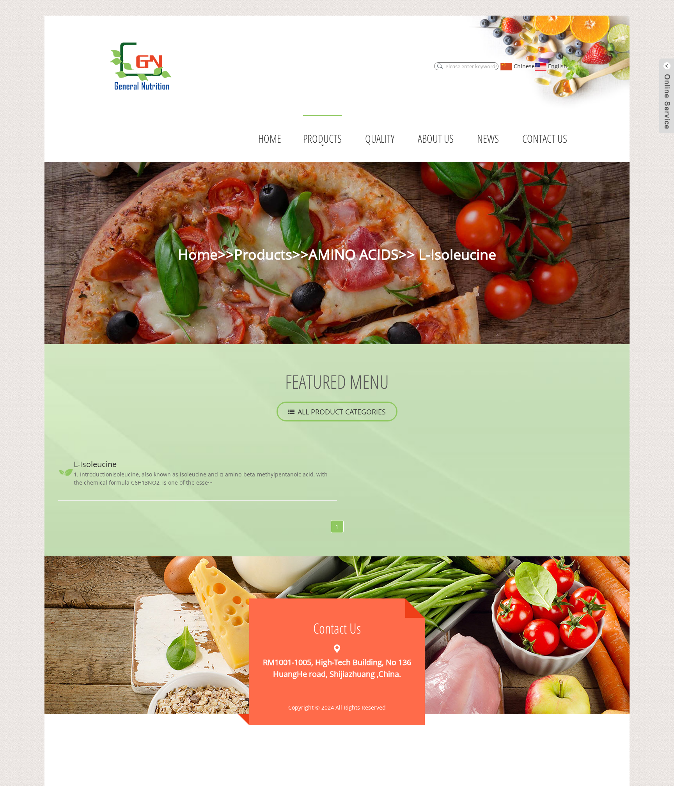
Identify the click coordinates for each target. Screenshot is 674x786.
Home (198, 254)
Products (263, 254)
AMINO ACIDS (354, 254)
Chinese (523, 66)
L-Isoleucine (455, 254)
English (556, 66)
